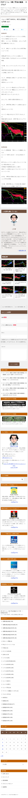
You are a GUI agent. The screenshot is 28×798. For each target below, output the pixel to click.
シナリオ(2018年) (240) (8, 674)
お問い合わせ (6, 773)
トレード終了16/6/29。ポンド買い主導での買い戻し (7, 270)
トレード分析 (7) (6, 681)
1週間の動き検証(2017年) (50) (10, 631)
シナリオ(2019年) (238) (8, 677)
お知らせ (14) (6, 654)
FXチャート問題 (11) (7, 641)
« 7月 (2, 755)
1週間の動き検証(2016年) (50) (10, 628)
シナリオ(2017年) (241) (8, 671)
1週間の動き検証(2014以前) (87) (10, 624)
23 (2, 749)
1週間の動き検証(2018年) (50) (10, 634)
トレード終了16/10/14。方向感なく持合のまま (7, 283)
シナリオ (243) (6, 657)
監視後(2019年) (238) (7, 720)
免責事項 (5, 787)
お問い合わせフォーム (7, 457)
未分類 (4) (5, 697)
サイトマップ (6, 777)
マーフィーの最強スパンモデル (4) (10, 690)
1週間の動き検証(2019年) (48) (10, 638)
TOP (11, 611)
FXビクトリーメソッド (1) (9, 644)
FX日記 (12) (5, 647)
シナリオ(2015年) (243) (8, 664)
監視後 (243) (5, 700)
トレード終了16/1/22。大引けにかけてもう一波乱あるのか (7, 296)
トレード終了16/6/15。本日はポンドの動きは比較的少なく (21, 306)
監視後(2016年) (5, 26)
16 (2, 745)
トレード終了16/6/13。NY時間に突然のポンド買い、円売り (8, 306)
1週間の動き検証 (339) (8, 621)
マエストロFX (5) (7, 694)
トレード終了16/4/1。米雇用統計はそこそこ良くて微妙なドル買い (20, 270)
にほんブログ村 (14, 467)
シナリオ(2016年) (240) (8, 667)
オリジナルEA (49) (7, 651)
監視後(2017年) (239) (7, 714)
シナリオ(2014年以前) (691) (9, 661)
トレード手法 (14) (7, 687)
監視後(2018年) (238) (7, 717)
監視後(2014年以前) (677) (9, 704)
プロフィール (14, 446)
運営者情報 (5, 780)
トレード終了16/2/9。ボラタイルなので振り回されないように (20, 296)
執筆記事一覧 (22, 250)
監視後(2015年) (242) (7, 707)
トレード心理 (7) (6, 684)
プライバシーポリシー (8, 783)
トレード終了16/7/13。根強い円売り (20, 283)
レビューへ (14, 502)
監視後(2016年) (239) (7, 710)
